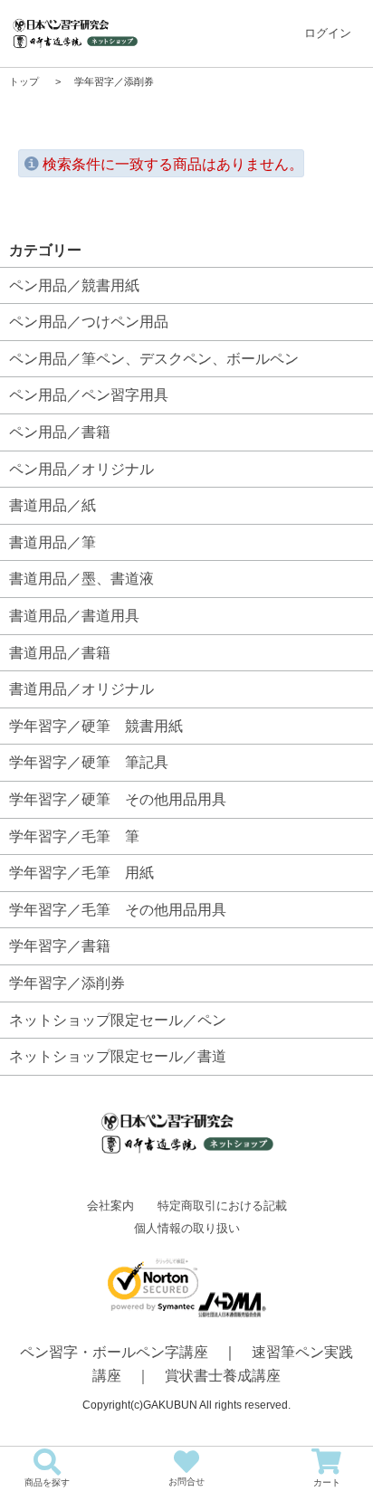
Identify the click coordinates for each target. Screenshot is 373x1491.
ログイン (327, 33)
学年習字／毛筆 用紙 (81, 872)
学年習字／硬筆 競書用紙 (96, 726)
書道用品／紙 (52, 505)
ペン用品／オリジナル (81, 469)
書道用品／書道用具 (74, 615)
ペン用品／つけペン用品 (88, 321)
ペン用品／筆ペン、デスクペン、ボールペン (154, 358)
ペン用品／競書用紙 (74, 285)
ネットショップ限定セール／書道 (117, 1056)
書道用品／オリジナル (81, 689)
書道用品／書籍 (59, 652)
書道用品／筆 (52, 542)
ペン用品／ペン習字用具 (88, 395)
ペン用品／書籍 (59, 432)
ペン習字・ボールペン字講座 (114, 1352)
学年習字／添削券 (67, 983)
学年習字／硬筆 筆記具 (88, 762)
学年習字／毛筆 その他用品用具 (117, 909)
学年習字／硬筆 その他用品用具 (117, 799)
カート (326, 1482)
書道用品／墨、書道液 (81, 578)
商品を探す (47, 1482)
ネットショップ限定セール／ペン (117, 1020)
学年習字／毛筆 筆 (74, 836)
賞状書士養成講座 (223, 1375)
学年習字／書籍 (59, 946)
